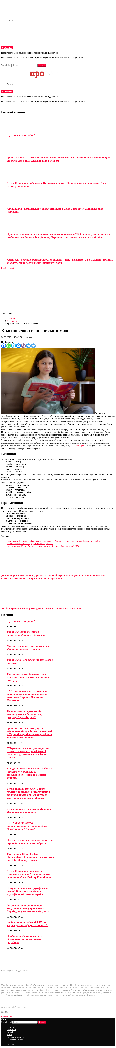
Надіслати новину (15, 40)
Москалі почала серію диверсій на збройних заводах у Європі (28, 647)
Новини (11, 30)
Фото (9, 38)
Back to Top (6, 1017)
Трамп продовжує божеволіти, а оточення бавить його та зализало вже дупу (28, 677)
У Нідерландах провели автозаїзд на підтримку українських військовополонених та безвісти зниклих (29, 773)
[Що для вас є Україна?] (61, 124)
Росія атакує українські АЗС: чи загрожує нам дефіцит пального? (27, 924)
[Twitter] (33, 345)
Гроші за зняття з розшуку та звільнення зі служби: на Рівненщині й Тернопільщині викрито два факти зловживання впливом (58, 159)
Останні (11, 20)
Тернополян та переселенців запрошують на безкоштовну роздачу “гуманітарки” (25, 714)
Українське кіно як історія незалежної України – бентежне (26, 633)
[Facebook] (3, 345)
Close (3, 1019)
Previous (5, 268)
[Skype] (13, 345)
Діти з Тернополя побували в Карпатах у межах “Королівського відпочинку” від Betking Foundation (29, 874)
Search (42, 65)
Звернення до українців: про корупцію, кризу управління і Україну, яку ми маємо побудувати (28, 908)
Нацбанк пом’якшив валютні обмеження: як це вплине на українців (25, 939)
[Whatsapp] (8, 345)
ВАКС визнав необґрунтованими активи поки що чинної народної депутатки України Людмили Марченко (27, 695)
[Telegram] (28, 345)
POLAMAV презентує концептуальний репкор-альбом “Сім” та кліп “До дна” (27, 825)
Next (11, 268)
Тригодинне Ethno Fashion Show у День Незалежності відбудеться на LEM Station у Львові (30, 857)
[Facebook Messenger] (18, 345)
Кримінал (11, 35)
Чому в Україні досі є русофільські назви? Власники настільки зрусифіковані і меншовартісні (28, 891)
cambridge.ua (79, 445)
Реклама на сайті (15, 43)
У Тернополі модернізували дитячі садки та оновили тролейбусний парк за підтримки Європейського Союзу (28, 753)
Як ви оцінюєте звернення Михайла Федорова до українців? (29, 810)
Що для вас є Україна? (21, 135)
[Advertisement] (58, 290)
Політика (11, 32)
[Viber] (23, 345)
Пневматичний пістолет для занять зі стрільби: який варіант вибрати (30, 841)
